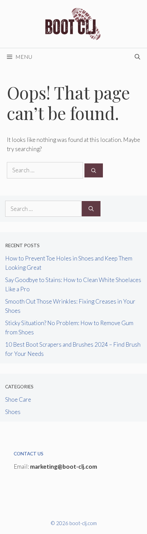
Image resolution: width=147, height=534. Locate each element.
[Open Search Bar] (137, 56)
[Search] (93, 170)
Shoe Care (18, 399)
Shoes (13, 411)
